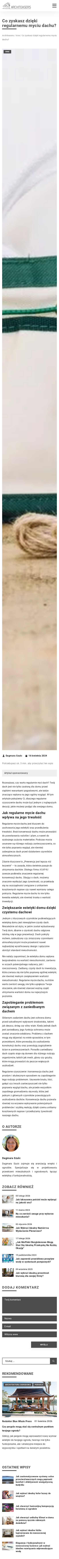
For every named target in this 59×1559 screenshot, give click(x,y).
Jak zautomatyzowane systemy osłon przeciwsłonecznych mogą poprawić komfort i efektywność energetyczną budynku (35, 1480)
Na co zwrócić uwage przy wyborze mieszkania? (35, 1215)
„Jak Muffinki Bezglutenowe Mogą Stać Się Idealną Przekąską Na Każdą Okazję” (36, 1245)
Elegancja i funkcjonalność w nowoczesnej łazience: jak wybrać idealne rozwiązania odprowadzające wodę (34, 1547)
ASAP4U (44, 869)
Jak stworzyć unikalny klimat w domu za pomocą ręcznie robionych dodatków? (35, 1520)
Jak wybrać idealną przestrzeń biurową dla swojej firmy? (32, 1274)
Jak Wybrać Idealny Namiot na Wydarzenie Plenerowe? (32, 1229)
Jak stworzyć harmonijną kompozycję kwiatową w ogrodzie (35, 1507)
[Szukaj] (53, 1361)
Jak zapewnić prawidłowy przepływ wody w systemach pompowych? (35, 1260)
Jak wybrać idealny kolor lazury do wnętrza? (33, 1494)
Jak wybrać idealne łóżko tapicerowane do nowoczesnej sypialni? (31, 1533)
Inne (7, 52)
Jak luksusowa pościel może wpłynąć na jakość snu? (36, 1201)
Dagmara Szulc (14, 756)
